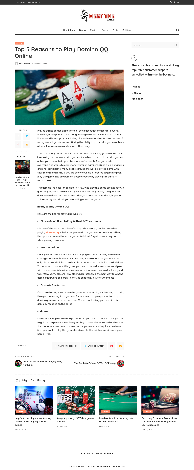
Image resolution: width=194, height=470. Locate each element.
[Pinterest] (174, 2)
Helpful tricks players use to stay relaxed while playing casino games (33, 421)
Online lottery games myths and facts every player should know (22, 182)
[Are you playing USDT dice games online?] (76, 400)
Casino (19, 43)
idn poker (137, 98)
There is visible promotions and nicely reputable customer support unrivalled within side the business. (155, 70)
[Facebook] (168, 2)
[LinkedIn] (177, 2)
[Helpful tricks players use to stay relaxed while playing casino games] (34, 400)
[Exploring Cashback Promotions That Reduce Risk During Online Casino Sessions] (160, 400)
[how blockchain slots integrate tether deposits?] (118, 400)
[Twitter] (171, 2)
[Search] (177, 30)
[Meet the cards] (97, 15)
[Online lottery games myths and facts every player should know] (22, 166)
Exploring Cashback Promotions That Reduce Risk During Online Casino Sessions (159, 421)
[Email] (26, 144)
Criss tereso (24, 63)
